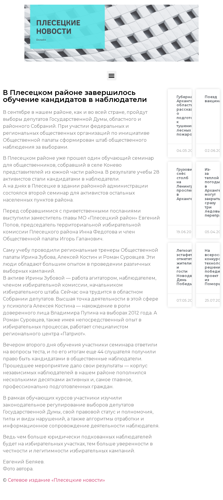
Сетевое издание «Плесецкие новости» (56, 480)
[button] (111, 75)
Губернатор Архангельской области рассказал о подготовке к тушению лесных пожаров (192, 116)
